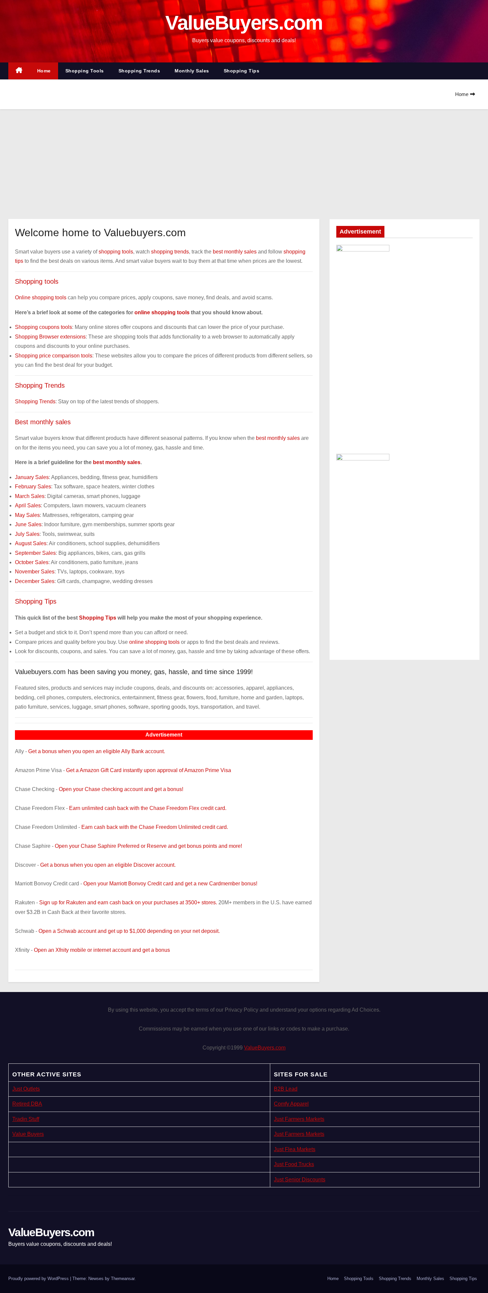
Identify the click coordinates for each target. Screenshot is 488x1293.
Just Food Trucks (294, 1164)
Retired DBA (27, 1104)
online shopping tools (162, 312)
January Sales (32, 477)
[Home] (19, 70)
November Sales (34, 571)
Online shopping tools (40, 297)
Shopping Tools (84, 70)
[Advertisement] (244, 159)
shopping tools (116, 251)
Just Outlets (26, 1089)
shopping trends (170, 251)
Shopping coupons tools (43, 327)
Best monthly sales (43, 422)
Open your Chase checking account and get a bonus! (121, 789)
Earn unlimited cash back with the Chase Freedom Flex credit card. (147, 808)
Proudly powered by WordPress (39, 1278)
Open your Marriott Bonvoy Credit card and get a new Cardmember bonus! (170, 883)
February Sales (33, 486)
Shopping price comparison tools (53, 355)
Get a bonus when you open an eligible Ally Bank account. (96, 751)
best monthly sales (235, 251)
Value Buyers (28, 1134)
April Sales (28, 505)
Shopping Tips (242, 70)
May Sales (27, 515)
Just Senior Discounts (299, 1179)
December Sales (34, 581)
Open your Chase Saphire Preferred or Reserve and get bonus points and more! (148, 846)
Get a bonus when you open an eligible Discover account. (108, 865)
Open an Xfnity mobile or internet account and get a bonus (102, 950)
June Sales (28, 524)
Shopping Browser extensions (50, 337)
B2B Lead (285, 1089)
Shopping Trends (139, 70)
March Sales (29, 496)
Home (44, 70)
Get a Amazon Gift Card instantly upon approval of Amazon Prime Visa (148, 770)
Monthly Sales (192, 70)
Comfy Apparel (291, 1104)
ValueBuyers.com (244, 23)
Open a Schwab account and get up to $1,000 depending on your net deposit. (129, 931)
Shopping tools (36, 281)
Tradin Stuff (25, 1119)
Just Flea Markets (294, 1149)
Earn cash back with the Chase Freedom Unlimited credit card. (154, 827)
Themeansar (122, 1278)
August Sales (30, 543)
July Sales (27, 534)
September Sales (35, 553)
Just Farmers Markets (299, 1119)
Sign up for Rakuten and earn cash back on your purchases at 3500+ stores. (128, 902)
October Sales (31, 562)
